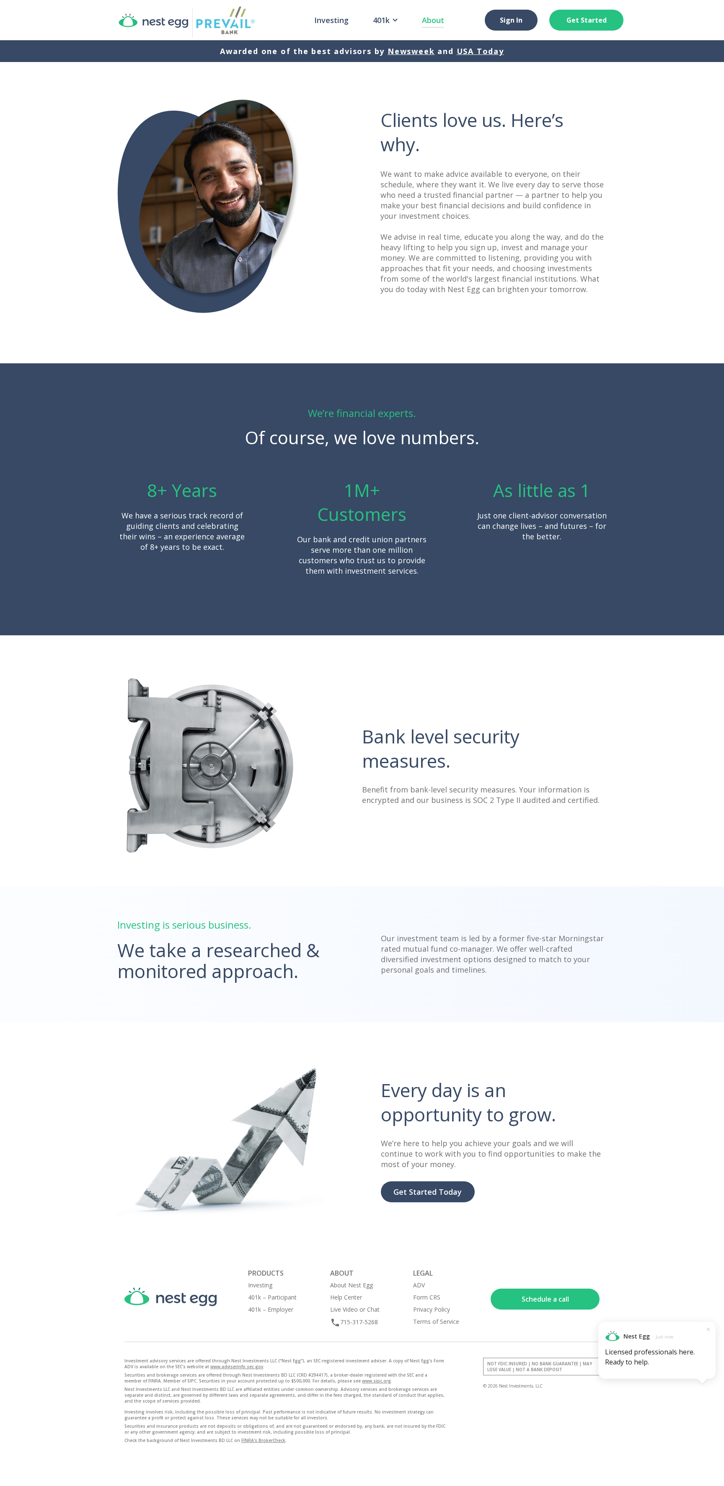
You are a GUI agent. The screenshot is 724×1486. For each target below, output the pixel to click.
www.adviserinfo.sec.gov (236, 1367)
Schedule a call (545, 1299)
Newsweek (411, 51)
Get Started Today (427, 1192)
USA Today (480, 51)
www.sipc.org (376, 1381)
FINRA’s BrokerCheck (263, 1440)
